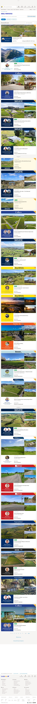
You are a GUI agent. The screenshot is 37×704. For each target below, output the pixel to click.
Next (29, 633)
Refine (3, 19)
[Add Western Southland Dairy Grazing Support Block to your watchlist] (34, 380)
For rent (11, 9)
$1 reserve (3, 684)
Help (26, 688)
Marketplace (4, 679)
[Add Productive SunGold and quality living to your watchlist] (34, 26)
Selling (31, 9)
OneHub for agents (16, 684)
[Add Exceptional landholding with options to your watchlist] (34, 410)
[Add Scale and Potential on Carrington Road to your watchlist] (34, 466)
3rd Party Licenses (29, 700)
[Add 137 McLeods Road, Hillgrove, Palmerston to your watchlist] (34, 522)
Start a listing (21, 676)
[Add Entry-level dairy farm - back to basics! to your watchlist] (34, 268)
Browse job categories (5, 688)
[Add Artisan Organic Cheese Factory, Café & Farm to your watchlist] (34, 73)
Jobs (3, 687)
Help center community (28, 694)
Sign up (32, 7)
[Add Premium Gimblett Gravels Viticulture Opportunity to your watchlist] (34, 212)
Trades (15, 688)
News (12, 700)
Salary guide (3, 693)
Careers (9, 700)
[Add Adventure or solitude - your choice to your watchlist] (34, 577)
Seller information (27, 693)
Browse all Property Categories (18, 640)
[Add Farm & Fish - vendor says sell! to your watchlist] (34, 240)
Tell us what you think (24, 673)
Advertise (15, 700)
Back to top (19, 637)
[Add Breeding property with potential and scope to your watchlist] (34, 159)
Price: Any (14, 19)
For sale (8, 9)
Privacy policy (18, 700)
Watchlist (25, 676)
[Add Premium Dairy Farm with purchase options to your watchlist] (34, 101)
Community (27, 687)
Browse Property (3, 9)
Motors (26, 679)
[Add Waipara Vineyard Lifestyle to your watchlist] (34, 549)
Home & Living (4, 685)
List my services (16, 693)
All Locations (9, 19)
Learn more (16, 673)
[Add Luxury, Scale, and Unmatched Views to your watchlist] (34, 296)
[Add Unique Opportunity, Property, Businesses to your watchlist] (34, 45)
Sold (14, 9)
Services (15, 687)
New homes (17, 9)
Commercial (21, 9)
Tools (34, 9)
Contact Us (34, 700)
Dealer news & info (27, 684)
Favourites (29, 676)
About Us (6, 700)
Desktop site (2, 700)
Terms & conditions (23, 700)
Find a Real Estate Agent (17, 685)
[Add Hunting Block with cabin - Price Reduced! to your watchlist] (34, 172)
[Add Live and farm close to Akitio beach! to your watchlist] (34, 129)
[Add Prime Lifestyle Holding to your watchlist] (34, 324)
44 (25, 633)
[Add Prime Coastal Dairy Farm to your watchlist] (34, 494)
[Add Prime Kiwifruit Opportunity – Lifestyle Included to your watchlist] (34, 352)
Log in (35, 7)
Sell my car (26, 685)
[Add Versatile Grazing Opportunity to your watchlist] (34, 438)
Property (15, 679)
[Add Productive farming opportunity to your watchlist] (34, 199)
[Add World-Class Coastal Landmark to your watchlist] (34, 605)
